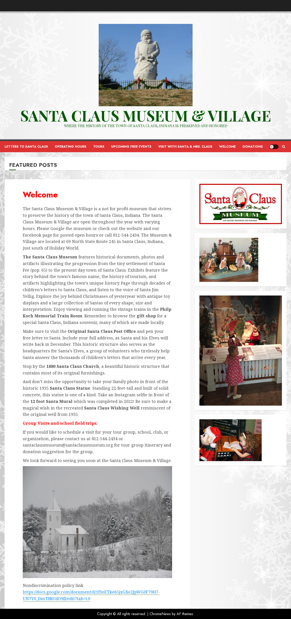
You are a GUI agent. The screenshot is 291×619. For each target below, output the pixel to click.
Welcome (227, 146)
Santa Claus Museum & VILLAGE (145, 115)
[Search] (283, 146)
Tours (98, 146)
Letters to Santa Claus (26, 146)
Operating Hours (70, 146)
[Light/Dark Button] (273, 146)
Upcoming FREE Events (131, 146)
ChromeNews (160, 613)
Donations (253, 146)
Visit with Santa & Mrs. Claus (185, 146)
